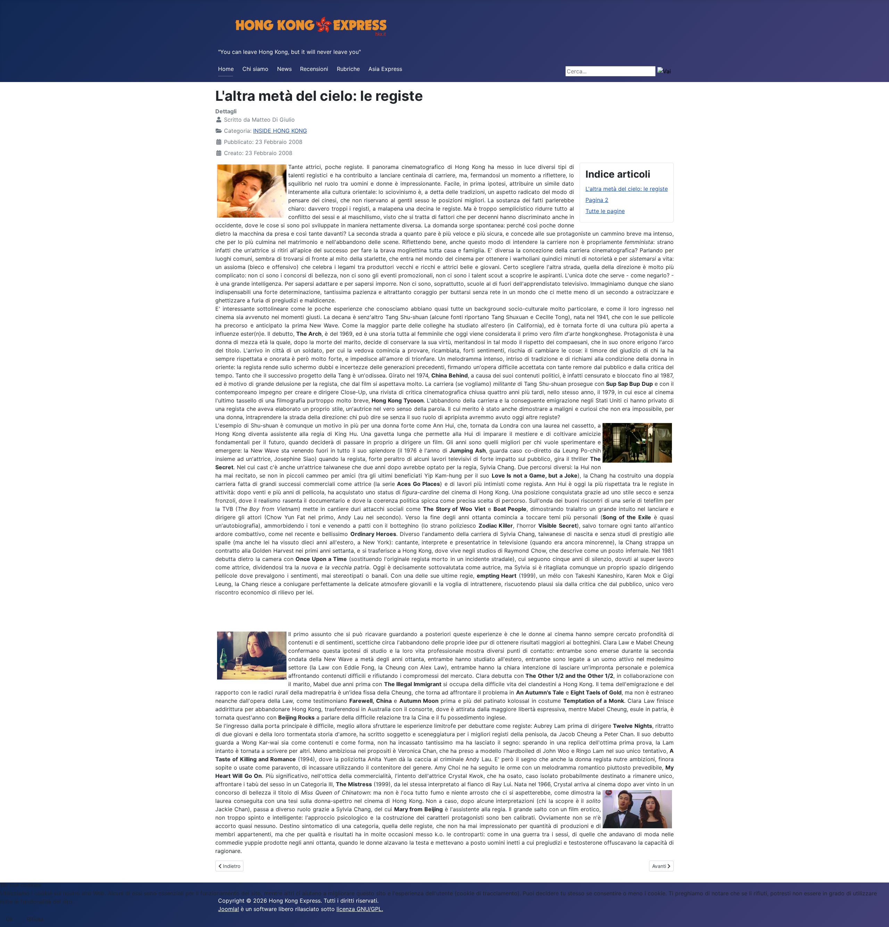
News (284, 68)
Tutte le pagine (605, 211)
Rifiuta (35, 919)
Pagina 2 (596, 199)
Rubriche (348, 68)
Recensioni (314, 68)
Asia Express (385, 68)
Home (226, 68)
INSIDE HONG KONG (280, 130)
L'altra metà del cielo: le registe (626, 188)
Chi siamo (255, 68)
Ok (9, 919)
